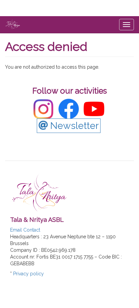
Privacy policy (28, 273)
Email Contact (25, 230)
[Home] (13, 24)
